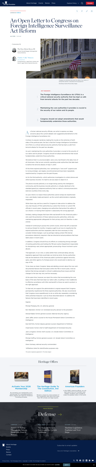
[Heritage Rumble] (89, 461)
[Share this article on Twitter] (77, 11)
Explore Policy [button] (72, 3)
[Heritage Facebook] (80, 461)
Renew (47, 3)
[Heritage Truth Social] (77, 461)
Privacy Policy (5, 461)
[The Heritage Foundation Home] (8, 3)
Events (41, 3)
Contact (8, 455)
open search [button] (82, 3)
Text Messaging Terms (16, 461)
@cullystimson (21, 59)
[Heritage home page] (3, 445)
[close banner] (94, 465)
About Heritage (31, 3)
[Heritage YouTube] (93, 461)
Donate (89, 3)
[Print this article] (92, 11)
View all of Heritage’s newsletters (67, 451)
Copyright (25, 461)
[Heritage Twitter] (74, 461)
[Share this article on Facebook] (82, 11)
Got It (66, 464)
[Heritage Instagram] (83, 461)
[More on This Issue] (60, 413)
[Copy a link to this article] (87, 11)
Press (53, 3)
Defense (19, 12)
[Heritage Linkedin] (86, 461)
